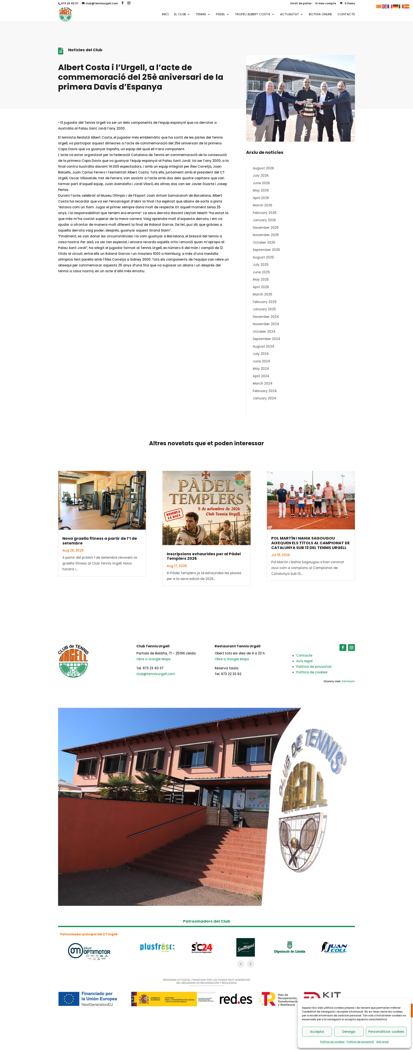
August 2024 (263, 346)
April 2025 (261, 287)
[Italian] (401, 6)
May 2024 (261, 368)
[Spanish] (407, 6)
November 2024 (266, 324)
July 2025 (261, 264)
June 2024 (261, 361)
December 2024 (266, 316)
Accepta (317, 1031)
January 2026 (264, 220)
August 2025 (263, 257)
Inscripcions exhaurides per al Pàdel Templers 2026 (204, 556)
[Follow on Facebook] (342, 647)
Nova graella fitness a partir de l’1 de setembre (99, 541)
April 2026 (261, 198)
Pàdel (220, 14)
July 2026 (261, 175)
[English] (384, 6)
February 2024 (265, 391)
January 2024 (264, 398)
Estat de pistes (300, 3)
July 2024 (261, 353)
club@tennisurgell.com (155, 674)
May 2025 (261, 279)
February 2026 (265, 212)
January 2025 (264, 309)
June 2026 (261, 183)
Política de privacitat (360, 1042)
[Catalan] (379, 6)
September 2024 (266, 339)
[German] (396, 6)
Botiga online (320, 14)
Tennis (201, 14)
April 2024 (261, 376)
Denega (348, 1031)
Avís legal (382, 1042)
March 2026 (262, 205)
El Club (180, 14)
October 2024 (264, 331)
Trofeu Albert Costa (252, 14)
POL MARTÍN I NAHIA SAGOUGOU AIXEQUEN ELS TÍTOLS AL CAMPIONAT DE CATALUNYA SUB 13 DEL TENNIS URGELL (310, 542)
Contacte (346, 14)
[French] (390, 6)
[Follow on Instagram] (351, 647)
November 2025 (266, 235)
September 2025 (266, 249)
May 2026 (261, 190)
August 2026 (263, 168)
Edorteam (348, 681)
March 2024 (263, 383)
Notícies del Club (85, 50)
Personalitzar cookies (386, 1031)
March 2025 (262, 294)
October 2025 (264, 242)
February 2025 (265, 302)
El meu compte (325, 3)
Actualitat (289, 14)
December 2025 (266, 227)
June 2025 (261, 272)
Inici (165, 14)
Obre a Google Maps (153, 659)
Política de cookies (332, 1042)
